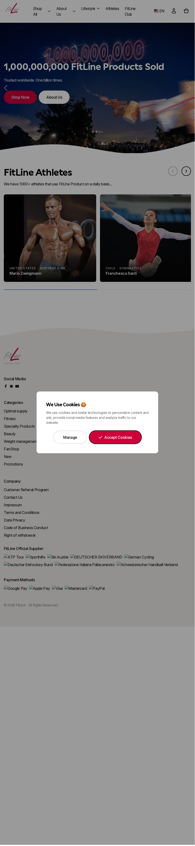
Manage (70, 437)
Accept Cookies (118, 437)
